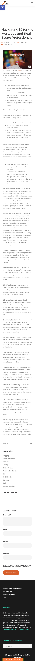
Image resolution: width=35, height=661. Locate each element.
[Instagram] (5, 638)
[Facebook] (6, 498)
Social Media (8, 44)
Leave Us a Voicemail (13, 659)
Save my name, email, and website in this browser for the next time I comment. (17, 565)
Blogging (6, 456)
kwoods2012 (24, 42)
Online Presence (8, 468)
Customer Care (9, 594)
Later (19, 71)
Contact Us (7, 591)
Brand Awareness (9, 459)
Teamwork (6, 480)
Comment (7, 515)
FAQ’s (5, 597)
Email (5, 541)
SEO (4, 474)
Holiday (5, 465)
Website (6, 553)
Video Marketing (8, 486)
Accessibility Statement (12, 588)
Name (5, 529)
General (5, 462)
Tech (4, 483)
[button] (2, 7)
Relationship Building (10, 471)
